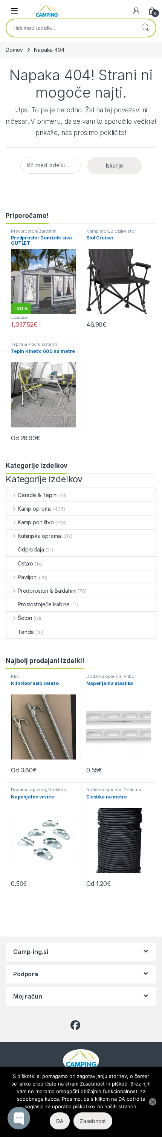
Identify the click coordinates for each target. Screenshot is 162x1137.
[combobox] (70, 28)
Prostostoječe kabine (44, 604)
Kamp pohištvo (36, 522)
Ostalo (25, 563)
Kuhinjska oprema (39, 536)
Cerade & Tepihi (38, 495)
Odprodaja (31, 549)
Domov (14, 50)
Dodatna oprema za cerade (38, 792)
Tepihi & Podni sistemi (34, 344)
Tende (26, 632)
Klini (15, 676)
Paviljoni (28, 577)
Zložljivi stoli (123, 231)
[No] (152, 1102)
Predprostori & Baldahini (47, 590)
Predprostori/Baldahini (34, 231)
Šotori (25, 618)
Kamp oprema (35, 508)
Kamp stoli (97, 231)
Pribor (130, 676)
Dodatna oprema (103, 676)
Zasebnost (93, 1121)
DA (59, 1121)
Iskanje (145, 28)
